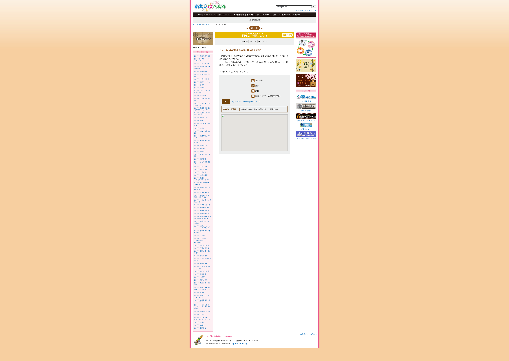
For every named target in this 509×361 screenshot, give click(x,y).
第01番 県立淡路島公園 (202, 56)
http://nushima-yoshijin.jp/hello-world (245, 101)
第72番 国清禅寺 (200, 328)
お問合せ (299, 10)
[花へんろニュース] (224, 16)
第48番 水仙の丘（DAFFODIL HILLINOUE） (200, 240)
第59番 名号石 (199, 277)
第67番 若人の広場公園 (202, 311)
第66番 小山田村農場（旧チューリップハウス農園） (202, 306)
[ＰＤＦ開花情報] (238, 16)
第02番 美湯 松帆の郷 (202, 63)
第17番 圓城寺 (199, 120)
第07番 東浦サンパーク (202, 82)
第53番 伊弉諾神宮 (201, 256)
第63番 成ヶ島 (199, 292)
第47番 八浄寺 (199, 235)
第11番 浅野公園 (200, 95)
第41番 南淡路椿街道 (201, 210)
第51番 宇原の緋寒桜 (201, 248)
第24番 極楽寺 (199, 148)
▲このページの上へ (308, 334)
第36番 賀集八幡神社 (201, 192)
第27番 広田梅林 (200, 159)
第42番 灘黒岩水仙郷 (201, 213)
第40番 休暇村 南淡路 (202, 207)
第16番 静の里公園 (201, 117)
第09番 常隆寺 (199, 88)
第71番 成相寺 (199, 325)
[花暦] (274, 16)
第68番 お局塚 (199, 314)
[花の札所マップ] (284, 16)
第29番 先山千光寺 (201, 166)
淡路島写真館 (306, 111)
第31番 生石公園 (200, 172)
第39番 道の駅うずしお (202, 205)
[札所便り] (250, 16)
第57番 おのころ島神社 (202, 271)
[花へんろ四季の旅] (263, 16)
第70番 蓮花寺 (199, 322)
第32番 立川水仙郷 (201, 175)
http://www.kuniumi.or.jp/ (240, 344)
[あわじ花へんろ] (210, 16)
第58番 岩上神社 (200, 274)
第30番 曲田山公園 (201, 169)
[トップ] (199, 16)
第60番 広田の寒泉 (201, 280)
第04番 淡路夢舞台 (201, 71)
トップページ (197, 24)
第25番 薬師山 (199, 151)
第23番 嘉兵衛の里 (201, 145)
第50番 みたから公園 (201, 245)
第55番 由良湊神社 (201, 263)
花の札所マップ (208, 24)
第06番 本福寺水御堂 (201, 79)
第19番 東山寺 (199, 128)
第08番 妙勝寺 (199, 85)
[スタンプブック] (296, 16)
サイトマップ (310, 10)
